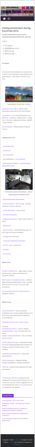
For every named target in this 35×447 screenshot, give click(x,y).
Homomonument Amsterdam (13, 199)
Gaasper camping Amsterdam (11, 336)
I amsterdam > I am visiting (10, 115)
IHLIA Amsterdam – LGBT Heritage (13, 204)
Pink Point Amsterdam (10, 215)
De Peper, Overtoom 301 (9, 271)
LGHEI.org (5, 367)
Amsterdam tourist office (10, 109)
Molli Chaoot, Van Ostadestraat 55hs (13, 280)
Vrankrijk (6, 249)
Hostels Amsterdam (8, 360)
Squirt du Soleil (8, 230)
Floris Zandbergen (20, 378)
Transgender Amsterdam (11, 236)
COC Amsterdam (8, 155)
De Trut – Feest (7, 245)
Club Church (7, 150)
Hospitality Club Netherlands (11, 354)
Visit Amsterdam (7, 127)
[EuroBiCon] (4, 18)
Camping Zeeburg (7, 331)
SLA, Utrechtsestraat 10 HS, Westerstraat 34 (15, 291)
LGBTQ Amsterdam (9, 210)
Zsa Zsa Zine (7, 254)
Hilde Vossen (7, 378)
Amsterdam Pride (8, 146)
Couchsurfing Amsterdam (10, 342)
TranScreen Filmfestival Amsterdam (14, 241)
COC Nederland (20, 159)
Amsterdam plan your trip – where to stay (15, 322)
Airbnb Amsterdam (8, 311)
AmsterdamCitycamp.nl (9, 329)
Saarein (8, 225)
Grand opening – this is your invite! (13, 400)
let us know (23, 385)
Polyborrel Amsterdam (10, 219)
